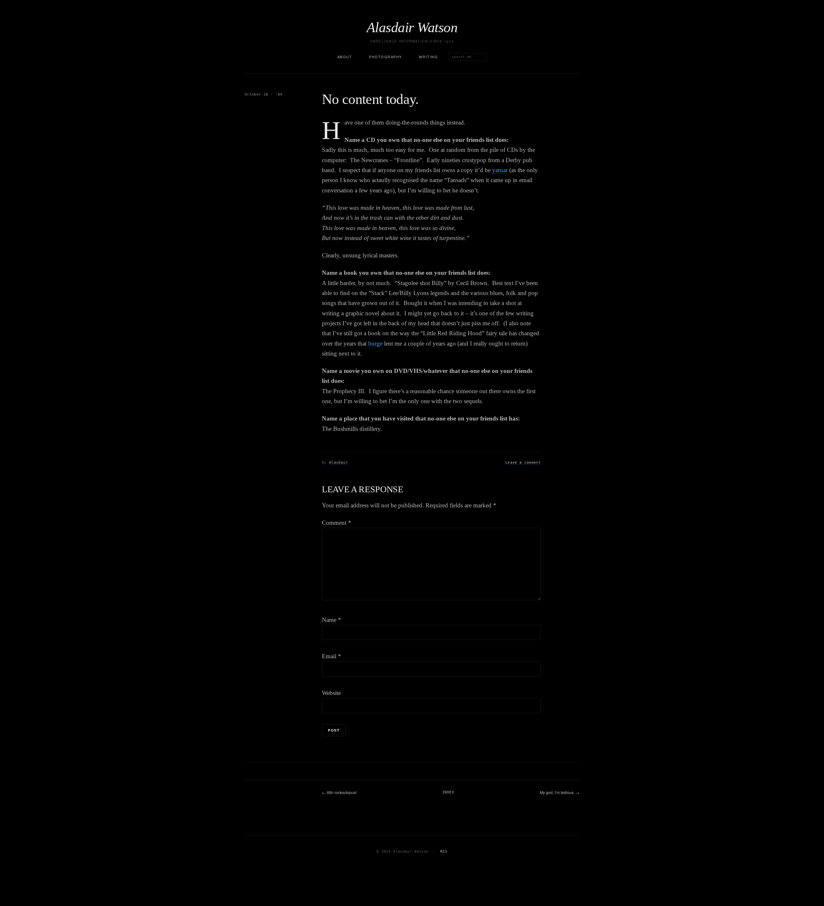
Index (448, 792)
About (344, 56)
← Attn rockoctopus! (339, 792)
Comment (336, 522)
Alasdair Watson (412, 28)
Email (331, 656)
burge (375, 343)
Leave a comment (523, 462)
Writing (428, 56)
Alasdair (338, 462)
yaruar (500, 170)
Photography (385, 56)
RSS (443, 851)
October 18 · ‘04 (263, 94)
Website (331, 692)
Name (331, 619)
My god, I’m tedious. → (559, 792)
